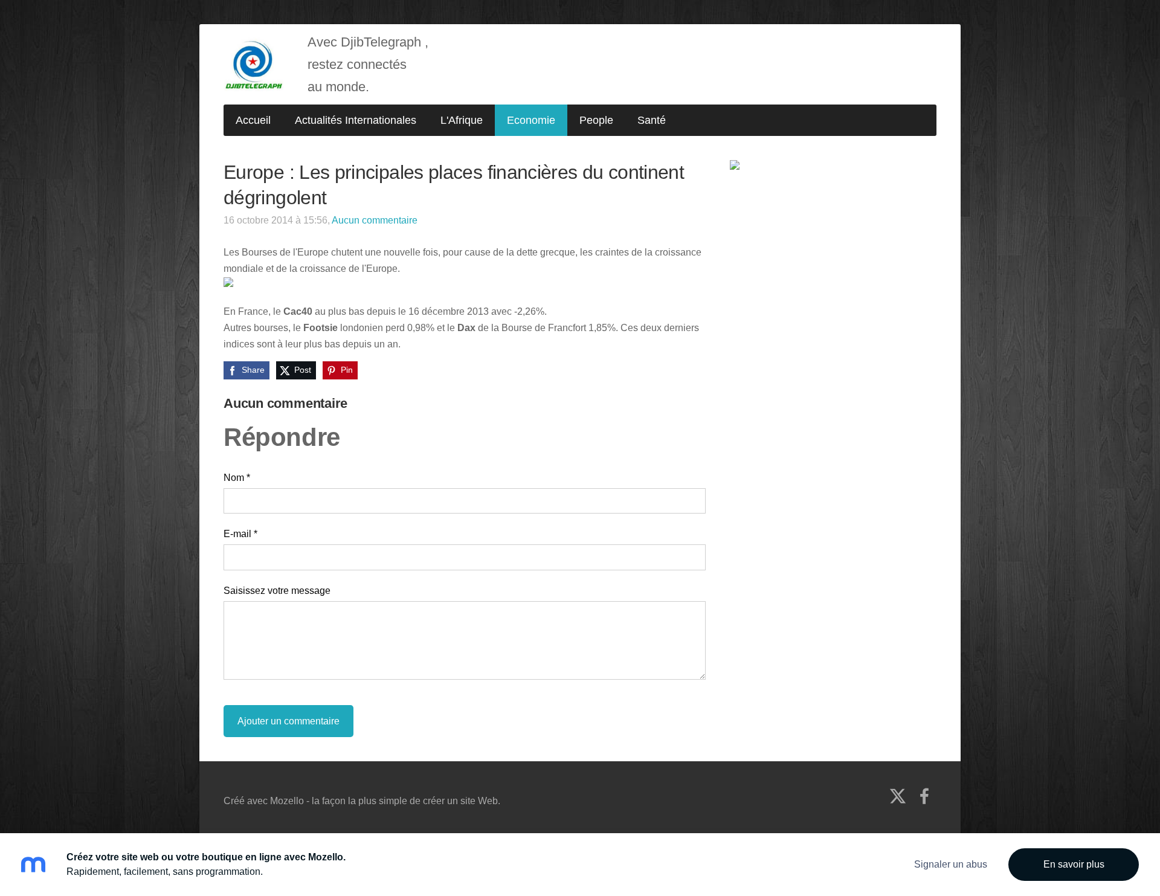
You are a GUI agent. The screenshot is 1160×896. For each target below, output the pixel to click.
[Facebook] (924, 796)
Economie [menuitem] (531, 120)
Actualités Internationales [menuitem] (355, 120)
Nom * (237, 477)
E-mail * (240, 534)
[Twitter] (898, 796)
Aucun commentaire (374, 220)
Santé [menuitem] (651, 120)
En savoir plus (1073, 864)
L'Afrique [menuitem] (461, 120)
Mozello (287, 801)
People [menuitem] (596, 120)
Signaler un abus (950, 864)
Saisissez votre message (277, 590)
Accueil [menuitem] (253, 120)
